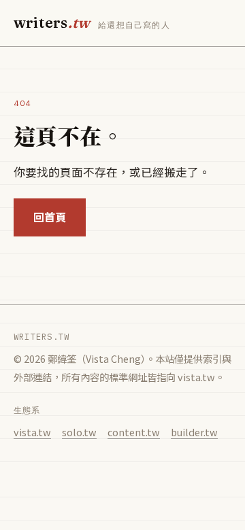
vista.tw (32, 432)
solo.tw (79, 432)
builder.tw (194, 432)
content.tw (134, 432)
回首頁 (49, 217)
